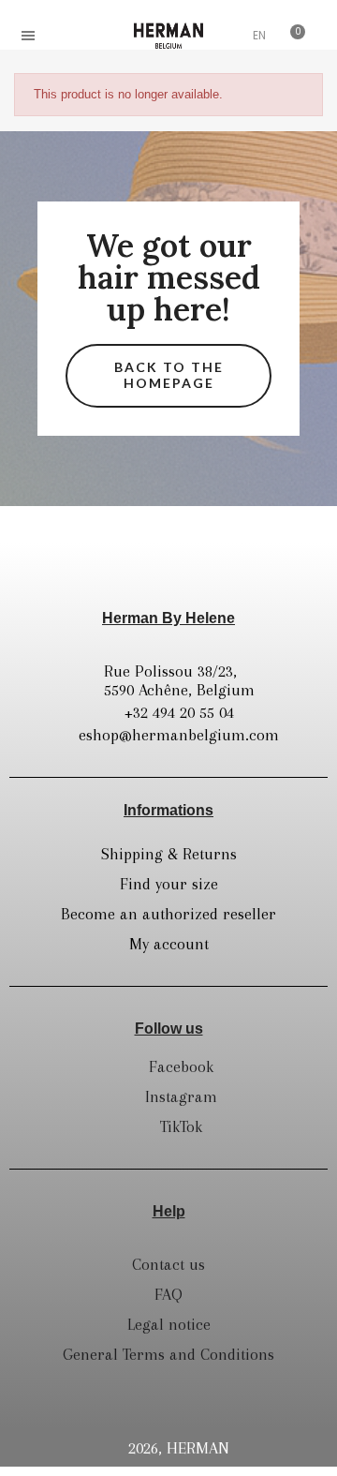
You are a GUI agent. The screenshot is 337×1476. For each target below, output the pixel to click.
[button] (69, 36)
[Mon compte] (224, 37)
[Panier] (292, 35)
